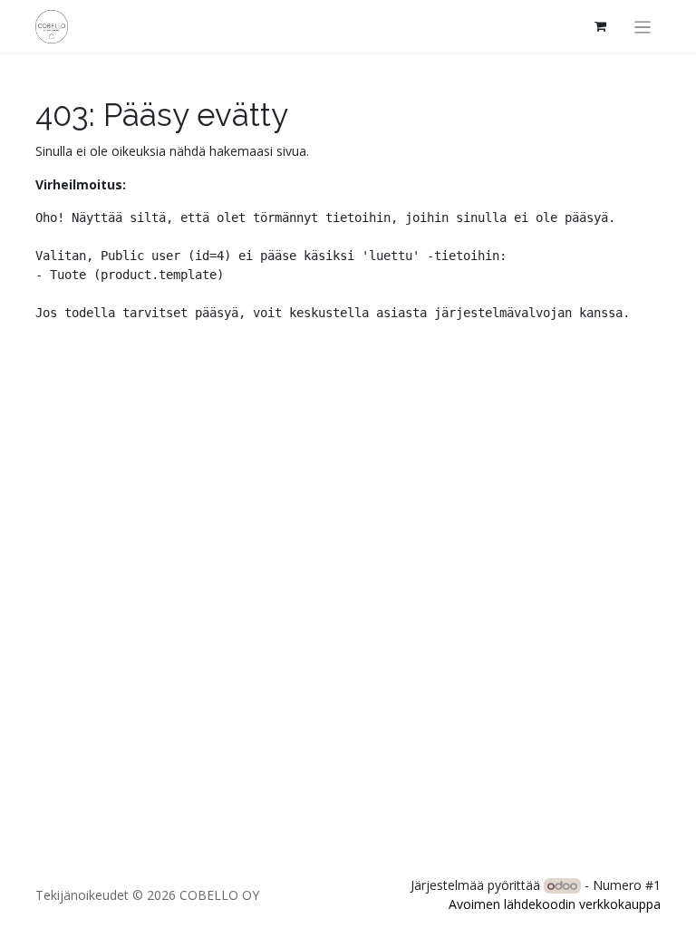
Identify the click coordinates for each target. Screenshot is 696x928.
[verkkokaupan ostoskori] (601, 26)
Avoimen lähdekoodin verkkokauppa (555, 904)
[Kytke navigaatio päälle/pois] (643, 26)
